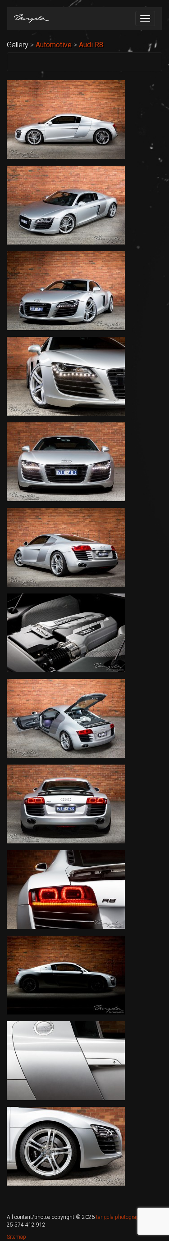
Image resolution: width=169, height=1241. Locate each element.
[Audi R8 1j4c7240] (66, 1060)
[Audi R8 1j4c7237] (66, 975)
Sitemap (16, 1237)
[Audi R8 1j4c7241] (66, 1146)
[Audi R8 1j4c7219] (66, 547)
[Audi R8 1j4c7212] (66, 290)
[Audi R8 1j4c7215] (66, 376)
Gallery (17, 45)
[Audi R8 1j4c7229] (66, 804)
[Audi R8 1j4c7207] (66, 205)
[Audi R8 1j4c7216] (66, 461)
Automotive (54, 45)
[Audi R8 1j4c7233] (66, 889)
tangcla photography (120, 1217)
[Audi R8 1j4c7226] (66, 718)
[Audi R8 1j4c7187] (66, 119)
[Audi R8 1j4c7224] (66, 632)
